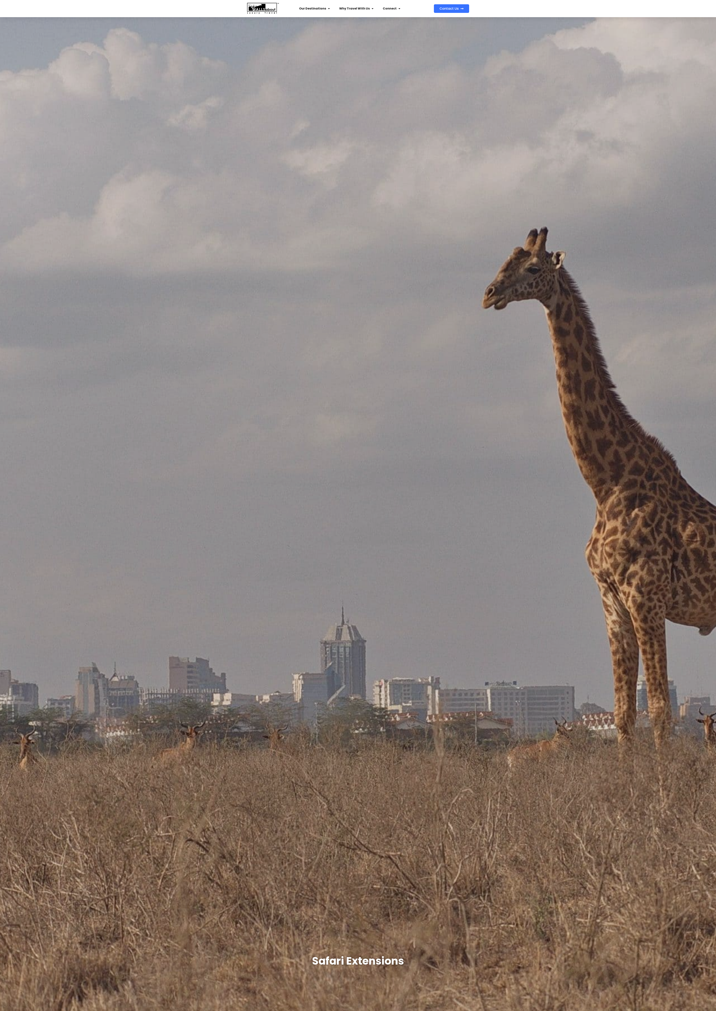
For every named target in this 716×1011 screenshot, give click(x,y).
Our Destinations (312, 8)
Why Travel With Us (354, 8)
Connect (390, 8)
